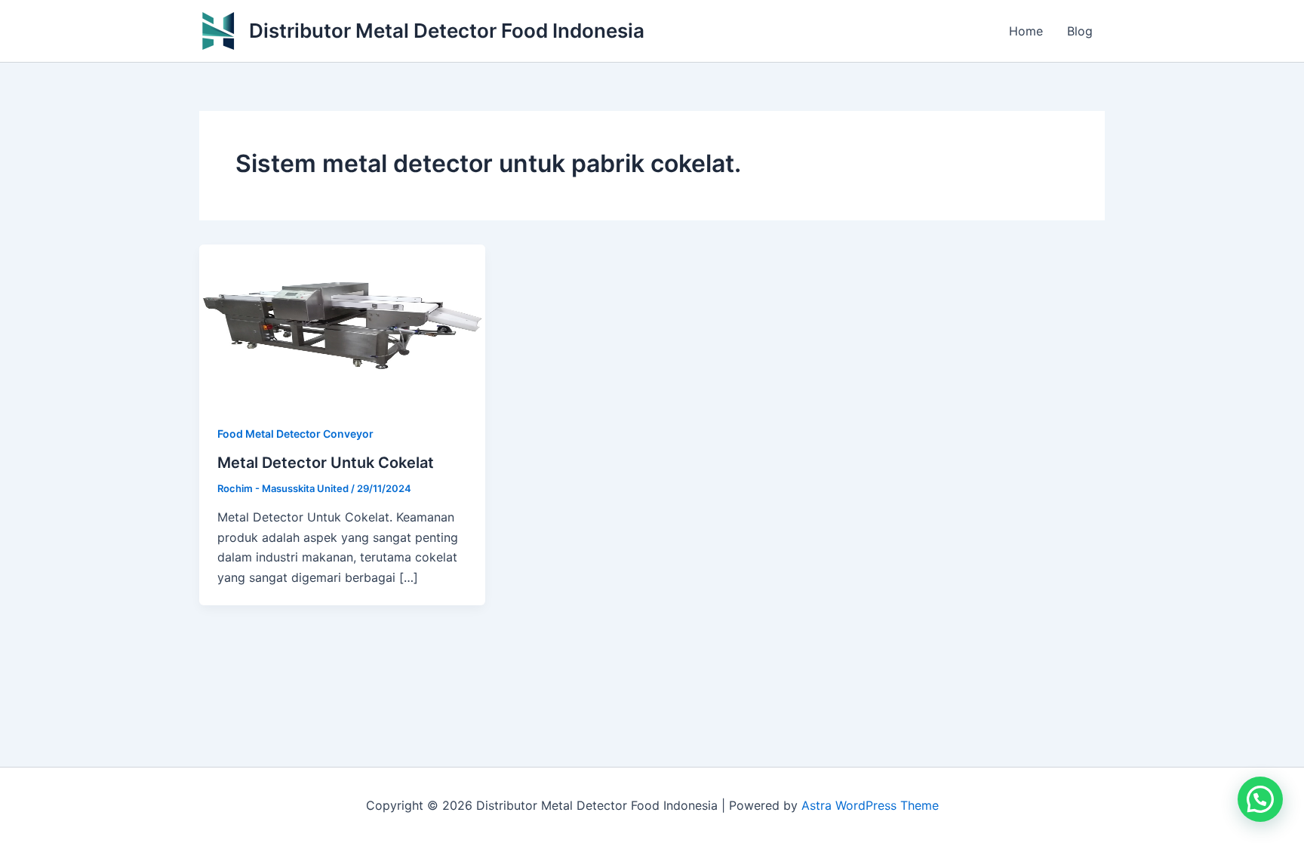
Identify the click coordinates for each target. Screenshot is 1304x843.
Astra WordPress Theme (870, 805)
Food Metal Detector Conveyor (295, 433)
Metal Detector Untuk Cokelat (325, 463)
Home (1026, 30)
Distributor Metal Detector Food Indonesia (446, 30)
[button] (1260, 799)
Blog (1080, 30)
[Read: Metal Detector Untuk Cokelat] (342, 323)
